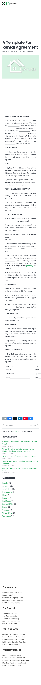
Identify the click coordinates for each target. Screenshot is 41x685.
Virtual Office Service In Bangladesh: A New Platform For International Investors (18, 450)
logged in (15, 431)
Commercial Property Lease (12, 598)
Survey (4, 507)
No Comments (28, 52)
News (4, 495)
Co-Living (5, 486)
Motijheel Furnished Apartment (14, 663)
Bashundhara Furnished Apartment (15, 660)
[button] (38, 3)
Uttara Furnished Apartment (13, 665)
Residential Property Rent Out (13, 637)
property (29, 266)
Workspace (6, 516)
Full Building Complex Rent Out (13, 642)
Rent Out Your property (11, 603)
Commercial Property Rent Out (13, 634)
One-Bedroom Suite (9, 616)
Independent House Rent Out (13, 639)
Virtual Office (7, 513)
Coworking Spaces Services (12, 600)
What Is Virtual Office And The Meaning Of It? (19, 456)
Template (6, 510)
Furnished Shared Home (11, 621)
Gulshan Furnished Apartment (13, 658)
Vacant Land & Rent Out (11, 644)
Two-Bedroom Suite (9, 613)
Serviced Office (7, 504)
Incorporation (7, 492)
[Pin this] (25, 418)
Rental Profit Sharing (10, 595)
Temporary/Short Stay (10, 619)
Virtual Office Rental (9, 624)
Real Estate (6, 501)
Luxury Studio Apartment (11, 655)
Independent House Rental (12, 592)
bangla (5, 483)
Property (5, 498)
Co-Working (6, 489)
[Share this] (9, 418)
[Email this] (4, 418)
